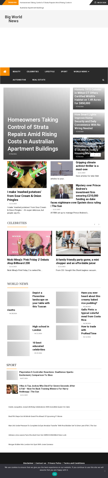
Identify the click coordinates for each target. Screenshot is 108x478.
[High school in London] (18, 327)
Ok (54, 474)
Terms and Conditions (74, 458)
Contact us (41, 458)
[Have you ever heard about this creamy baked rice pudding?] (67, 293)
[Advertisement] (54, 42)
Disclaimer (28, 458)
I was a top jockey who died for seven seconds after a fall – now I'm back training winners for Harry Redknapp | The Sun (47, 383)
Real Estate (38, 74)
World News (80, 66)
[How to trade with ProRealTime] (67, 327)
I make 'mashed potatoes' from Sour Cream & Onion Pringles (24, 190)
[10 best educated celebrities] (18, 343)
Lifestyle (50, 66)
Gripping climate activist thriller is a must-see (87, 161)
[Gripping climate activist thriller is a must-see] (62, 163)
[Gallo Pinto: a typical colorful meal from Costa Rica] (67, 310)
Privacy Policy (54, 458)
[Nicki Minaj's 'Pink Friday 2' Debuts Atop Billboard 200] (29, 238)
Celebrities (33, 66)
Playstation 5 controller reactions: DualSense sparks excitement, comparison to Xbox (46, 368)
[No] (104, 471)
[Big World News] (5, 66)
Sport (64, 66)
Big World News (13, 13)
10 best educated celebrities (39, 341)
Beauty (16, 66)
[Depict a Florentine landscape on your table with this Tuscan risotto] (18, 293)
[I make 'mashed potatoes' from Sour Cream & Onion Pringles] (27, 169)
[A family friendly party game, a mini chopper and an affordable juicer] (78, 238)
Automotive (19, 74)
